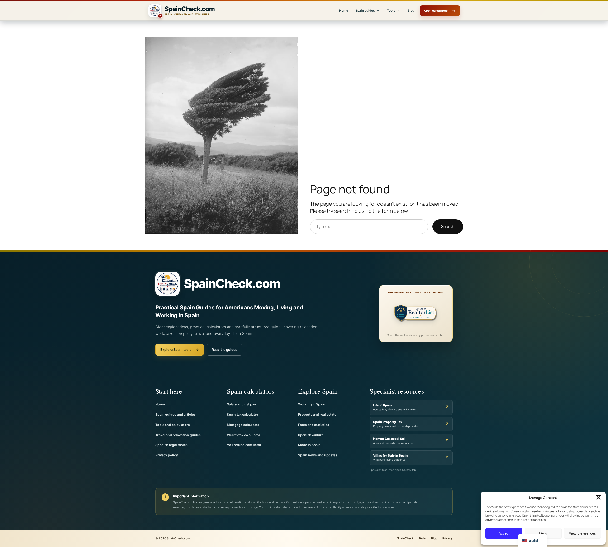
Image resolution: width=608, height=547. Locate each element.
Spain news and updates (317, 455)
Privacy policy (166, 455)
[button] (598, 497)
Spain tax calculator (242, 414)
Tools (422, 538)
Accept (504, 533)
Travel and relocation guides (178, 435)
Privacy (447, 538)
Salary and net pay (241, 404)
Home (343, 10)
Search (448, 226)
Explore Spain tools (179, 349)
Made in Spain (309, 445)
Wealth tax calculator (243, 435)
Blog (411, 10)
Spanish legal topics (171, 445)
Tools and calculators (172, 425)
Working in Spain (311, 404)
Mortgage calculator (243, 425)
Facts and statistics (313, 425)
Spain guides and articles (175, 414)
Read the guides (224, 349)
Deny (543, 533)
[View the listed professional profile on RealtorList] (416, 314)
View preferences (582, 533)
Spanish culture (310, 435)
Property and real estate (317, 414)
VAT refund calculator (244, 445)
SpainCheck (405, 538)
